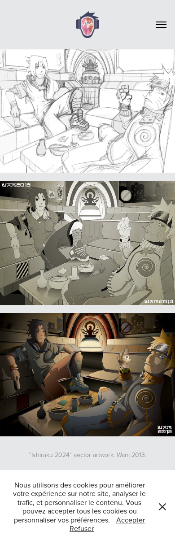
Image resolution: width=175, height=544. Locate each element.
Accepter (130, 520)
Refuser (82, 528)
